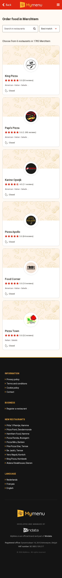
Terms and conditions (17, 383)
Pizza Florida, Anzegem (18, 438)
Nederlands (12, 480)
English (10, 488)
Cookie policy (13, 388)
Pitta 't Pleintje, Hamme (18, 425)
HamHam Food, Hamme (18, 434)
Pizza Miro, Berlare (16, 442)
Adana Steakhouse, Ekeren (19, 463)
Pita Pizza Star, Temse (17, 446)
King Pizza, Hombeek (17, 459)
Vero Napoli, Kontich (16, 454)
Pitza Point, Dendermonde (19, 429)
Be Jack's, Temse (15, 450)
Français (11, 484)
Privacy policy (13, 379)
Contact (10, 392)
